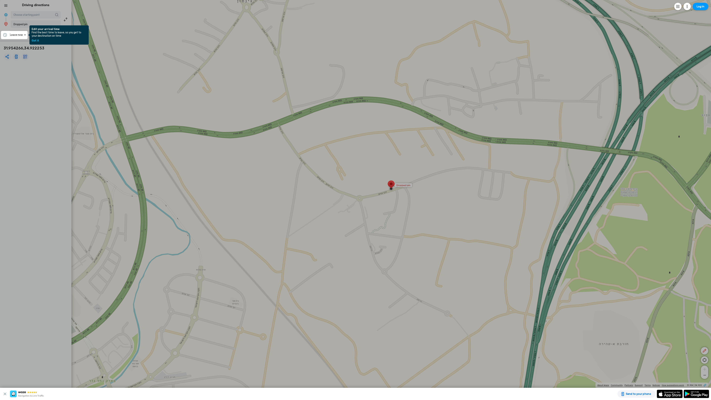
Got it (35, 40)
